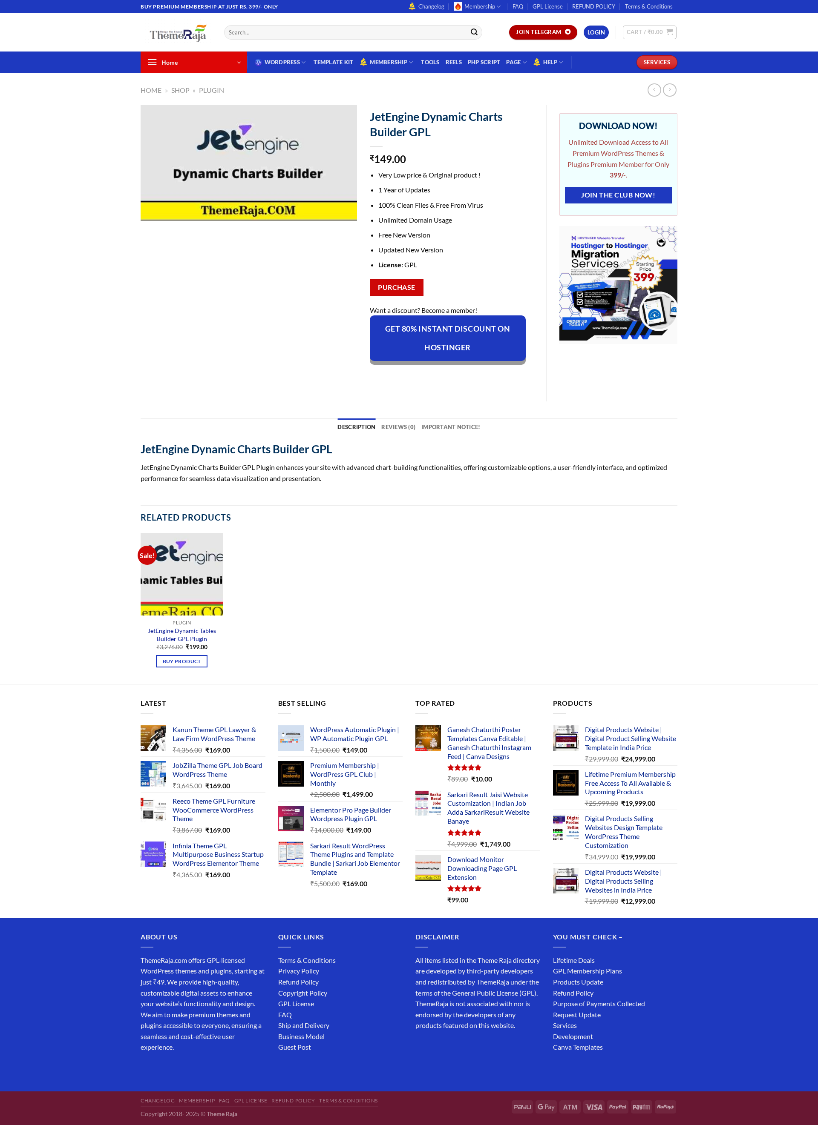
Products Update (578, 982)
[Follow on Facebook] (148, 1069)
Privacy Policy (298, 971)
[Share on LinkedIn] (454, 376)
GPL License (548, 6)
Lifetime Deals (574, 960)
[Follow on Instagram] (164, 1069)
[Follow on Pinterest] (210, 1069)
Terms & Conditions (649, 6)
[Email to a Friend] (423, 376)
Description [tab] (356, 427)
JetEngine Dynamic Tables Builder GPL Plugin (182, 634)
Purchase (396, 287)
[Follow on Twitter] (179, 1069)
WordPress (282, 62)
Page (513, 62)
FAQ (518, 6)
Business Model (301, 1036)
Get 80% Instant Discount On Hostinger (447, 338)
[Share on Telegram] (485, 376)
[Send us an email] (681, 11)
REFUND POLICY (593, 6)
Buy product (182, 661)
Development (573, 1036)
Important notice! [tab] (450, 427)
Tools (430, 62)
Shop (180, 90)
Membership (479, 6)
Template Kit (333, 62)
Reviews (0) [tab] (398, 427)
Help (550, 62)
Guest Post (294, 1047)
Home (151, 90)
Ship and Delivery (303, 1025)
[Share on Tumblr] (470, 376)
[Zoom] (152, 210)
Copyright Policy (302, 993)
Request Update (577, 1014)
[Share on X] (393, 376)
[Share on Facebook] (377, 376)
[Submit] (474, 32)
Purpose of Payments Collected (599, 1003)
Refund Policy (298, 982)
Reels (454, 62)
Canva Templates (578, 1047)
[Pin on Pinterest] (439, 376)
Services (565, 1025)
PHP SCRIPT (484, 62)
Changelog (431, 6)
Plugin (211, 90)
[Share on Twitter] (408, 376)
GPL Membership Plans (587, 971)
